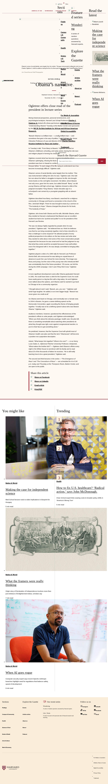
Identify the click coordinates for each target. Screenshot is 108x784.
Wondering (46, 706)
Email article (39, 385)
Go (102, 161)
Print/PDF (38, 389)
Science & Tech (62, 423)
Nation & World (11, 483)
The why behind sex (69, 429)
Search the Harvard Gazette (72, 155)
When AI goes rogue (98, 102)
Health (58, 481)
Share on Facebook (42, 377)
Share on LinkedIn (41, 381)
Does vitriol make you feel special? (79, 458)
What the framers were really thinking (98, 78)
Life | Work (46, 713)
